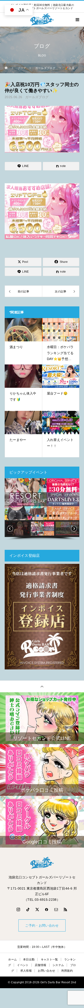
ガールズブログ (37, 97)
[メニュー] (77, 20)
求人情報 (26, 970)
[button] (10, 499)
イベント (22, 965)
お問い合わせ (46, 970)
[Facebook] (46, 909)
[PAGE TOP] (42, 686)
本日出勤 (29, 959)
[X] (37, 909)
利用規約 (67, 970)
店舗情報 (40, 965)
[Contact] (56, 909)
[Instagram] (18, 909)
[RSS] (65, 909)
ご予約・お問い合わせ (42, 925)
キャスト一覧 (49, 959)
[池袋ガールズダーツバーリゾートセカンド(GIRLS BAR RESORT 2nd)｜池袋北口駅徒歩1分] (42, 863)
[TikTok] (27, 909)
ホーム (12, 959)
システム (58, 965)
